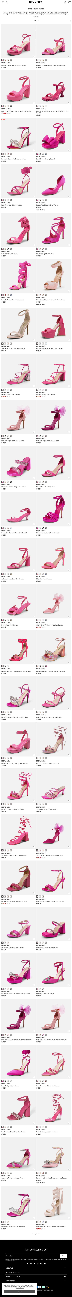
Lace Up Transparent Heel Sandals (47, 1132)
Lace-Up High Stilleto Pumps (10, 1086)
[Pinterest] (38, 1264)
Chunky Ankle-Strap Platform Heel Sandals (49, 348)
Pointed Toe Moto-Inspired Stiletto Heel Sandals (16, 671)
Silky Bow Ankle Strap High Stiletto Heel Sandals (16, 1040)
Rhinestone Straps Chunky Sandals (47, 947)
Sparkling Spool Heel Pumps (45, 994)
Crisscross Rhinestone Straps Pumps (12, 1178)
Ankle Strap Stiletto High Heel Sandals (13, 348)
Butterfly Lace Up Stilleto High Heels (47, 763)
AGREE (19, 1291)
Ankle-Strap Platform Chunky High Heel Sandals (16, 111)
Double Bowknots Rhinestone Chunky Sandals (50, 671)
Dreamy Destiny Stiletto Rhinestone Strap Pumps (51, 1178)
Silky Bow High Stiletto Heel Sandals (12, 441)
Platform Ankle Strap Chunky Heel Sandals (14, 763)
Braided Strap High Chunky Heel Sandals (14, 901)
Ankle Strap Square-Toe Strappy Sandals (48, 717)
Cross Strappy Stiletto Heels (45, 254)
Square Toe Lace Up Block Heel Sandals (13, 855)
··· (11, 60)
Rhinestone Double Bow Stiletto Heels (13, 1227)
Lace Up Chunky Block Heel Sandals (12, 300)
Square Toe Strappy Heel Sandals (46, 809)
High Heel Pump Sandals (44, 579)
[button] (3, 2)
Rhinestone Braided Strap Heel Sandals (13, 487)
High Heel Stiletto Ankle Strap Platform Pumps (50, 300)
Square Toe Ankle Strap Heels (45, 487)
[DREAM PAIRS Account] (65, 2)
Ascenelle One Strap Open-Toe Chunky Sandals (50, 65)
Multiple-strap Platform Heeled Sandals (13, 65)
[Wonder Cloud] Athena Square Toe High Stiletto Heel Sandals (52, 112)
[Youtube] (41, 1264)
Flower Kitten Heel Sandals (9, 625)
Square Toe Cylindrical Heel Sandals (12, 947)
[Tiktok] (34, 1264)
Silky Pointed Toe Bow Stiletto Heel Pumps (49, 625)
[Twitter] (45, 1264)
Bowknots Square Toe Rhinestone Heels (13, 159)
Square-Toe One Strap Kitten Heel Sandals (14, 533)
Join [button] (63, 1256)
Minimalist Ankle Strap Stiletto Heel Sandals (50, 901)
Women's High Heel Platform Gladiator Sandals (51, 1227)
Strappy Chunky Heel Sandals (10, 394)
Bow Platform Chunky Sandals (45, 159)
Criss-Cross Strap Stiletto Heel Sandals (48, 1086)
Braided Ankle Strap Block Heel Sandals (13, 1132)
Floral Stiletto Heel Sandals (9, 254)
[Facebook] (27, 1264)
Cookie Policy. (20, 1288)
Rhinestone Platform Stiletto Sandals (47, 533)
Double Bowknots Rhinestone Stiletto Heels (14, 717)
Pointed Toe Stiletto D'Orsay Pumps (47, 205)
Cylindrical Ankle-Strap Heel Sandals (12, 579)
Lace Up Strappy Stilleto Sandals (11, 205)
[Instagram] (31, 1264)
